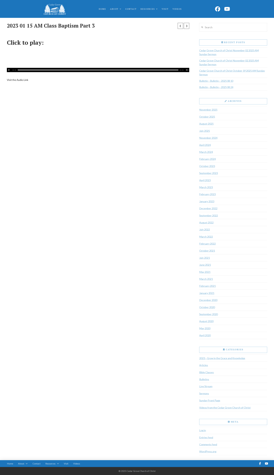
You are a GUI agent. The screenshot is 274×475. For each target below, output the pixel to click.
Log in (202, 430)
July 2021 (204, 257)
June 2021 (205, 264)
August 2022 (206, 222)
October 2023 (207, 166)
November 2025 (208, 109)
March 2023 (206, 187)
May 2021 (204, 271)
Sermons (204, 393)
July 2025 (204, 130)
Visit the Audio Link (17, 79)
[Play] (9, 70)
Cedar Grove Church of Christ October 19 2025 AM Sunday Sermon (232, 72)
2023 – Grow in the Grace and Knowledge (222, 358)
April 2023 (205, 180)
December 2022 (208, 208)
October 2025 (207, 116)
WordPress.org (207, 451)
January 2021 (206, 293)
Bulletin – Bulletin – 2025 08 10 (216, 80)
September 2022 (208, 215)
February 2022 (207, 243)
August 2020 (206, 321)
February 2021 (207, 285)
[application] (98, 70)
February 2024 (207, 159)
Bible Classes (206, 372)
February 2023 (207, 194)
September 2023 (208, 173)
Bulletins (204, 379)
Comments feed (208, 444)
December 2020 (208, 300)
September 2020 (208, 314)
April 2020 (205, 335)
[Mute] (187, 70)
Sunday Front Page (209, 400)
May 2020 (204, 328)
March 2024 (206, 152)
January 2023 (206, 201)
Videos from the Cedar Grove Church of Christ (225, 407)
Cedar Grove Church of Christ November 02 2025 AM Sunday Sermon (229, 52)
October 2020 (207, 307)
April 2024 (205, 145)
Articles (203, 365)
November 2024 (208, 137)
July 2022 (204, 229)
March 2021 (206, 278)
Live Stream (205, 386)
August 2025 (206, 123)
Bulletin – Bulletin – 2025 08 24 (216, 87)
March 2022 (206, 236)
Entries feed (206, 437)
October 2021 (207, 250)
